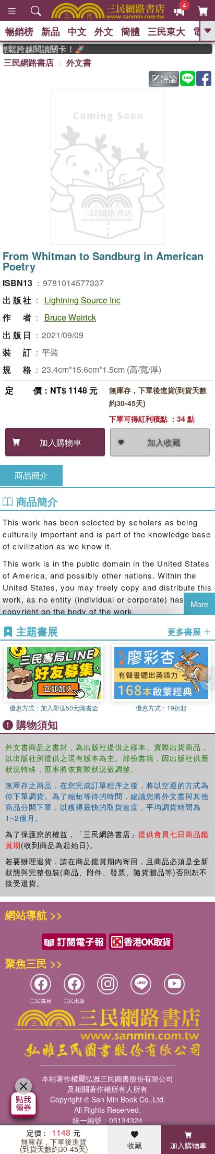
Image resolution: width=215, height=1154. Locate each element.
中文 (77, 31)
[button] (207, 678)
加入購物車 (188, 1145)
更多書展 (185, 632)
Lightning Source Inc (82, 300)
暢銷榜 (19, 31)
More (199, 603)
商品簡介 (31, 475)
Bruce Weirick (70, 317)
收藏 (134, 1145)
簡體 (130, 31)
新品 (50, 31)
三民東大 (166, 31)
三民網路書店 (29, 62)
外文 (103, 31)
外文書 (78, 62)
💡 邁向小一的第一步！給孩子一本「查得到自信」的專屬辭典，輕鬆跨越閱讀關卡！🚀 (40, 49)
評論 (169, 78)
